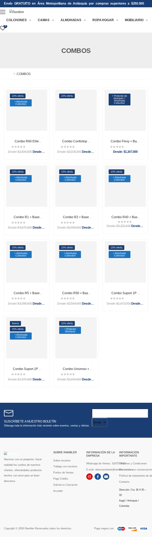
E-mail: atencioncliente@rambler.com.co (100, 469)
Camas (43, 20)
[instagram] (89, 476)
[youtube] (106, 476)
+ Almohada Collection (20, 102)
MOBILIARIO (134, 20)
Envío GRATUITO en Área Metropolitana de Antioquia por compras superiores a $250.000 (74, 3)
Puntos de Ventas (63, 472)
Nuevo (15, 323)
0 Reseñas (34, 146)
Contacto (124, 481)
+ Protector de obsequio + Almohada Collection (119, 99)
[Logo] (16, 12)
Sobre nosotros (62, 460)
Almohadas (71, 20)
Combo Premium (22, 136)
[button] (2, 12)
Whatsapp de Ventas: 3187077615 (100, 463)
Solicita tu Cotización (65, 484)
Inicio (8, 74)
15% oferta (67, 96)
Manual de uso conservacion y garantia (133, 469)
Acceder (58, 490)
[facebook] (98, 476)
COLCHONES (16, 20)
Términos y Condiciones (133, 463)
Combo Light (68, 136)
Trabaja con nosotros (65, 466)
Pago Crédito (60, 478)
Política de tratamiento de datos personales (133, 475)
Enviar (97, 422)
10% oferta (18, 96)
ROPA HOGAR (103, 20)
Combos (44, 136)
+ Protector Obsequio (70, 330)
